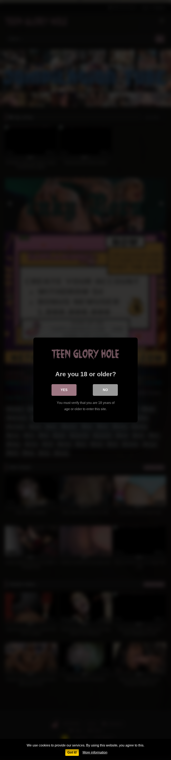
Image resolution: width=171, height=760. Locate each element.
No (105, 390)
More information (95, 752)
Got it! (72, 752)
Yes (64, 390)
